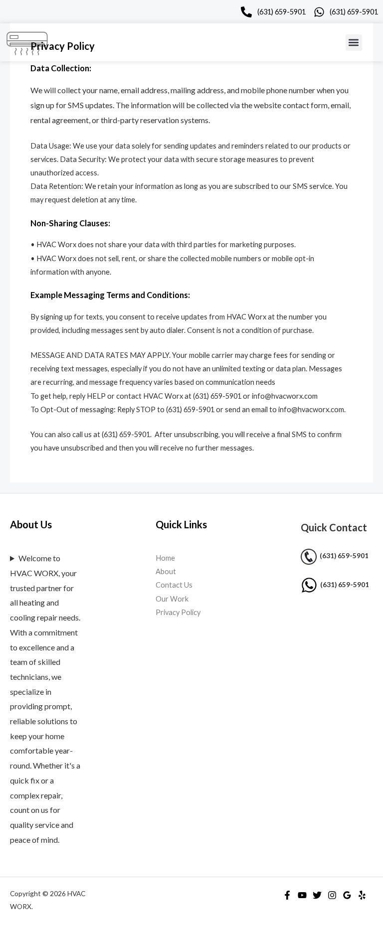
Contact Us (174, 585)
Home (165, 558)
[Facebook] (287, 895)
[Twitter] (317, 895)
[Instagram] (332, 895)
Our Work (172, 599)
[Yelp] (362, 895)
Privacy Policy (178, 612)
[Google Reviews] (347, 895)
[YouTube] (302, 895)
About (166, 571)
